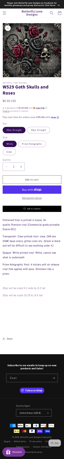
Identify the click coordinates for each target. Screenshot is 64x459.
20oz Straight (14, 130)
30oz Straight (38, 130)
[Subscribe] (54, 378)
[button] (4, 13)
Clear (9, 151)
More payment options (32, 198)
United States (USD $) (30, 412)
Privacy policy (36, 441)
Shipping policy (23, 447)
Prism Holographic (32, 144)
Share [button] (10, 338)
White (9, 144)
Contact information (42, 447)
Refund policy (20, 441)
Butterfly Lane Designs (30, 437)
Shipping (6, 111)
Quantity (7, 159)
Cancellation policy (33, 452)
